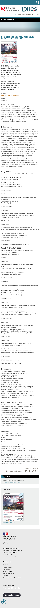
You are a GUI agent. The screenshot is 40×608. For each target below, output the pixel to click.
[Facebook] (30, 471)
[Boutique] (15, 588)
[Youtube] (19, 588)
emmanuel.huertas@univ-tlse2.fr (11, 482)
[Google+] (36, 471)
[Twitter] (33, 471)
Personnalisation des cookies (12, 578)
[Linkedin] (9, 588)
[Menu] (2, 2)
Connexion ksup (12, 595)
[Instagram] (12, 588)
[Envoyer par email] (26, 471)
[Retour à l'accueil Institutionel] (9, 538)
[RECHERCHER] (37, 2)
